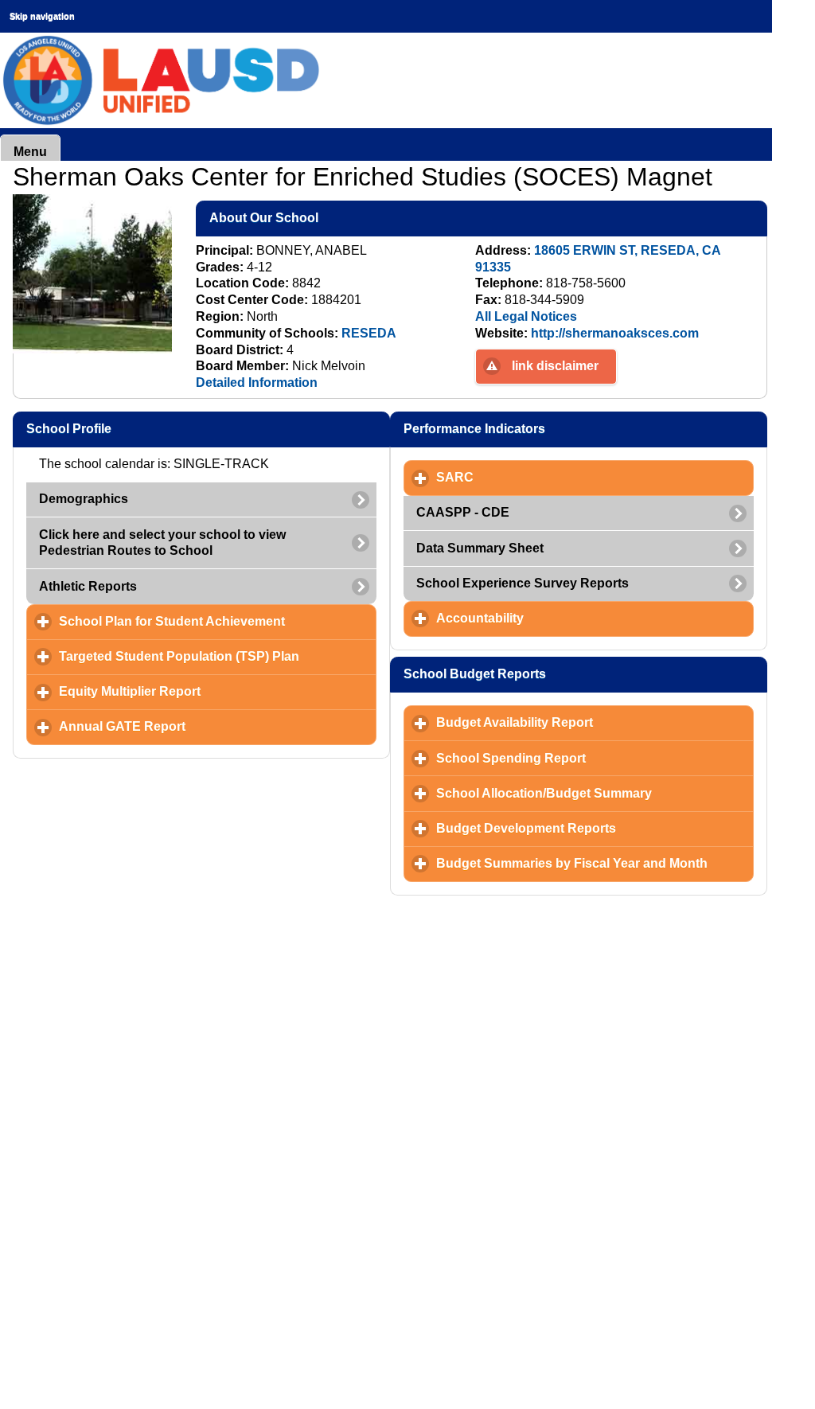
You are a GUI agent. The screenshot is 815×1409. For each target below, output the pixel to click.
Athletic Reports (88, 586)
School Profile (145, 428)
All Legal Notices (526, 316)
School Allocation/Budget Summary (595, 793)
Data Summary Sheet (480, 548)
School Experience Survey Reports (522, 583)
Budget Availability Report (588, 722)
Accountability (554, 618)
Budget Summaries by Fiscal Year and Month (595, 863)
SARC (529, 477)
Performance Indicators (551, 428)
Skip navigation (42, 16)
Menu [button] (30, 151)
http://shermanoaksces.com (615, 333)
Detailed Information (257, 382)
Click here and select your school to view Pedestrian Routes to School (162, 543)
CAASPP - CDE (462, 512)
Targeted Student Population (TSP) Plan (217, 656)
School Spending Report (585, 758)
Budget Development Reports (595, 828)
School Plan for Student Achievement (217, 621)
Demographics (83, 498)
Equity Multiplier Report (204, 691)
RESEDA (368, 333)
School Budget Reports (552, 674)
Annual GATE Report (196, 726)
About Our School (340, 217)
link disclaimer (555, 366)
